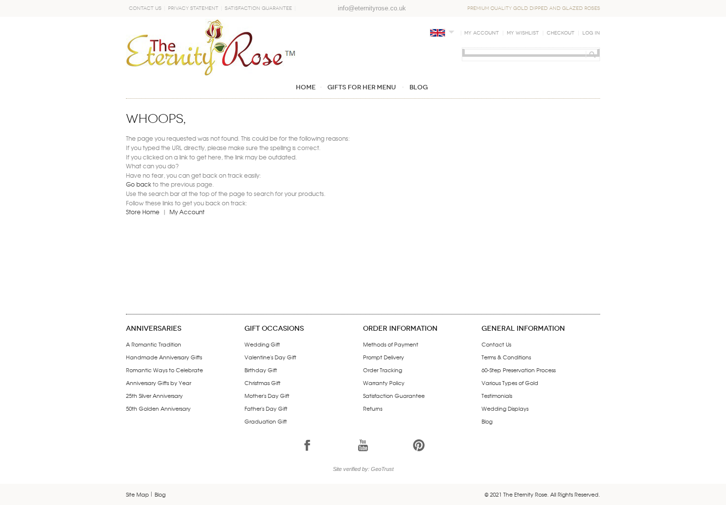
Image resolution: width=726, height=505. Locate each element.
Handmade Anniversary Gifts (164, 357)
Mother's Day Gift (266, 395)
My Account (481, 33)
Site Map (137, 494)
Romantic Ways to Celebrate (164, 370)
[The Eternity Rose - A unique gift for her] (211, 47)
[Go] (591, 54)
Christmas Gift (262, 383)
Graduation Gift (265, 421)
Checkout (560, 33)
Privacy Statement (193, 8)
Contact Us (145, 8)
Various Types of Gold (510, 383)
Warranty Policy (383, 383)
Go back (138, 184)
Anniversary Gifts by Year (158, 383)
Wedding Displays (505, 408)
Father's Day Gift (265, 408)
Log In (591, 33)
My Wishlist (523, 33)
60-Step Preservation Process (519, 370)
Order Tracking (382, 370)
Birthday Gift (260, 370)
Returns (372, 408)
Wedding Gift (262, 344)
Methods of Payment (390, 344)
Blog (487, 421)
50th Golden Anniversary (158, 408)
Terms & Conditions (506, 357)
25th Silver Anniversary (154, 395)
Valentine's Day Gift (270, 357)
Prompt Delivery (383, 357)
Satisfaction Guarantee (258, 8)
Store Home (143, 211)
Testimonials (497, 395)
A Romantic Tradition (153, 344)
